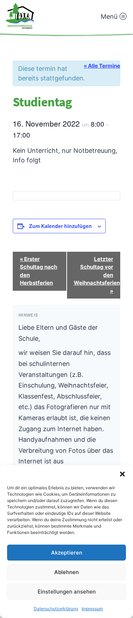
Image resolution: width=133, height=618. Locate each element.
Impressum (92, 608)
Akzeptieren (66, 552)
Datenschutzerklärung (56, 608)
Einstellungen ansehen (67, 591)
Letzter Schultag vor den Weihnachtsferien (97, 275)
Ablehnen (66, 572)
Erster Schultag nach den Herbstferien (38, 271)
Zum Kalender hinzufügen (60, 225)
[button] (122, 474)
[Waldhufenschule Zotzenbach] (20, 16)
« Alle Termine (102, 65)
